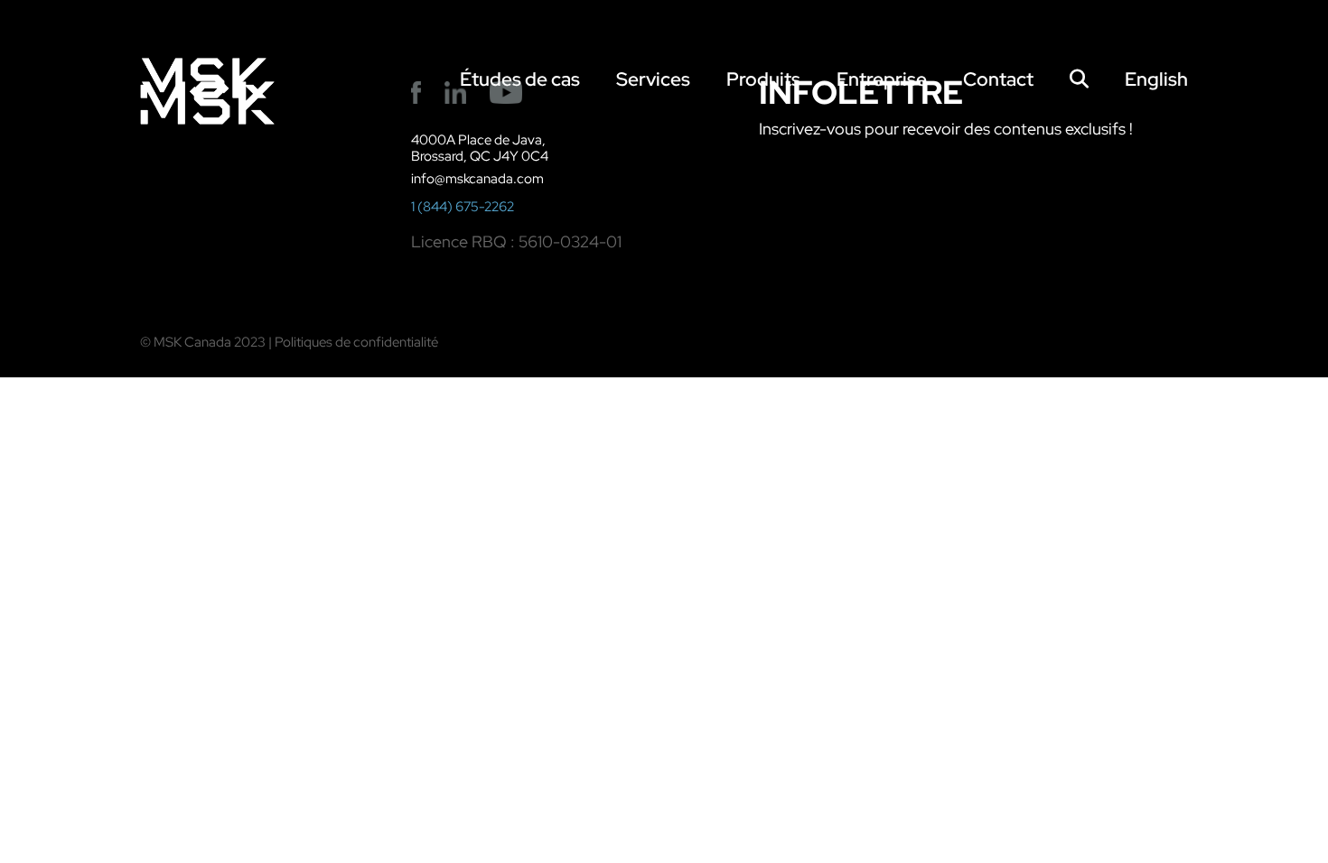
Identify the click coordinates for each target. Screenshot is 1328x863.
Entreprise (882, 79)
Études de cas (520, 79)
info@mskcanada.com (477, 179)
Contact (998, 79)
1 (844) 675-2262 (462, 207)
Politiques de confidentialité (356, 342)
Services (653, 79)
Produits (763, 79)
